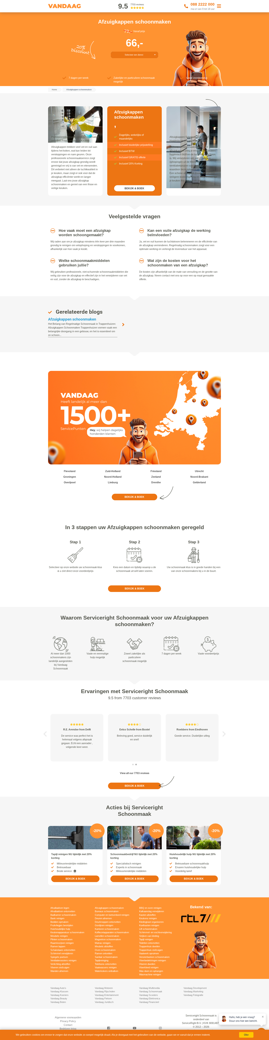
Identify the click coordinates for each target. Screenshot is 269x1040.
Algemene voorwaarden (68, 1017)
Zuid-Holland (112, 471)
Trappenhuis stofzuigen (151, 950)
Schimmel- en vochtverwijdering (155, 932)
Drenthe (156, 482)
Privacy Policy (68, 1021)
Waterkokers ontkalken (106, 971)
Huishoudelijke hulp (60, 929)
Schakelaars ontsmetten (62, 950)
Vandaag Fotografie (193, 995)
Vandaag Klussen (59, 991)
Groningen (69, 476)
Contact (68, 1025)
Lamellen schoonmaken (107, 936)
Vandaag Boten (58, 1002)
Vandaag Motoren (104, 988)
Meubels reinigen (59, 936)
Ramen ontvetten (103, 953)
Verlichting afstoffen (60, 964)
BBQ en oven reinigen (150, 908)
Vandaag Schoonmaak (150, 991)
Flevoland (70, 471)
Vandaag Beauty (58, 998)
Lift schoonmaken (148, 929)
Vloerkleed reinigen (148, 967)
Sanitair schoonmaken (106, 957)
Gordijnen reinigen (104, 925)
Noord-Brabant (199, 476)
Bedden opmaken (59, 922)
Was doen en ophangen (151, 971)
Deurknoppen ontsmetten (107, 922)
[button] (51, 230)
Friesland (156, 471)
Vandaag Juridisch (104, 1002)
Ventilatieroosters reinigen (63, 960)
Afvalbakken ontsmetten (62, 911)
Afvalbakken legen (59, 908)
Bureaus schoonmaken (106, 911)
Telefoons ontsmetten (105, 964)
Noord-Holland (113, 476)
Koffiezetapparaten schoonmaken (112, 932)
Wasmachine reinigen (150, 974)
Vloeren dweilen (147, 964)
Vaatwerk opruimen (149, 953)
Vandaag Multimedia (149, 988)
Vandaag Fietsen (103, 998)
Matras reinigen (103, 943)
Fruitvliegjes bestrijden (61, 925)
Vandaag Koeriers (59, 995)
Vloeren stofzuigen (59, 967)
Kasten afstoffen (147, 915)
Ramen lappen (57, 946)
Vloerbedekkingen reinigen (152, 960)
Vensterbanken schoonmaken (154, 957)
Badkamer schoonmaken (63, 915)
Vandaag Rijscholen (105, 991)
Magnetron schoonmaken (108, 939)
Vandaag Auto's (58, 988)
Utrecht (199, 471)
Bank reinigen (57, 918)
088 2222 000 (203, 4)
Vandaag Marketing (193, 991)
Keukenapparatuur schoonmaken (67, 932)
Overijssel (70, 482)
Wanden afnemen (59, 971)
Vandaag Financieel (149, 1002)
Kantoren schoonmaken (107, 929)
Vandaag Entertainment (106, 995)
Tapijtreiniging (101, 960)
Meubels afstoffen (104, 946)
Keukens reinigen (148, 918)
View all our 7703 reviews (134, 773)
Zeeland (156, 476)
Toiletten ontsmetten (149, 943)
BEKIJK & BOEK (134, 188)
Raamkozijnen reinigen (62, 943)
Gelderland (199, 482)
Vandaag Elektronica (149, 998)
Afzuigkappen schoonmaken (72, 319)
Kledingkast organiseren (151, 922)
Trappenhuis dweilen (149, 946)
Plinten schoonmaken (61, 939)
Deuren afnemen (103, 918)
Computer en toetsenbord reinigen (112, 915)
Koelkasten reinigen (149, 925)
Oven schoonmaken (105, 950)
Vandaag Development (195, 988)
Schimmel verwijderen (61, 953)
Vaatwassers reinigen (106, 967)
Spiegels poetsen (59, 957)
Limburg (113, 482)
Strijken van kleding (149, 936)
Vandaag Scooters (148, 995)
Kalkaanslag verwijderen (151, 911)
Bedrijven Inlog (68, 1028)
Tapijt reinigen (146, 939)
